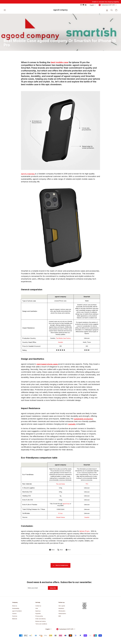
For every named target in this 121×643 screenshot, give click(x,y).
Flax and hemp (60, 484)
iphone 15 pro (85, 531)
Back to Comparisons (61, 565)
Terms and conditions (41, 624)
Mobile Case (18, 36)
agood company (28, 174)
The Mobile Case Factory (63, 338)
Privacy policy (39, 616)
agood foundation (17, 611)
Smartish (86, 517)
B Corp (60, 513)
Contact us (38, 606)
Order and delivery (40, 618)
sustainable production (83, 419)
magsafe (72, 424)
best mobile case (60, 62)
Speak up (37, 611)
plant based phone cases (47, 364)
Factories (14, 616)
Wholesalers (62, 611)
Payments (38, 613)
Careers (14, 613)
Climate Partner (60, 517)
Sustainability (15, 608)
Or (22, 36)
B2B (60, 616)
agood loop (66, 503)
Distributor (61, 608)
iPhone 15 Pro (10, 36)
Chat (36, 608)
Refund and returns (40, 621)
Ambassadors (62, 613)
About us (14, 606)
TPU (87, 484)
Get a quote (62, 606)
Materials (14, 618)
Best (5, 36)
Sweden (60, 342)
